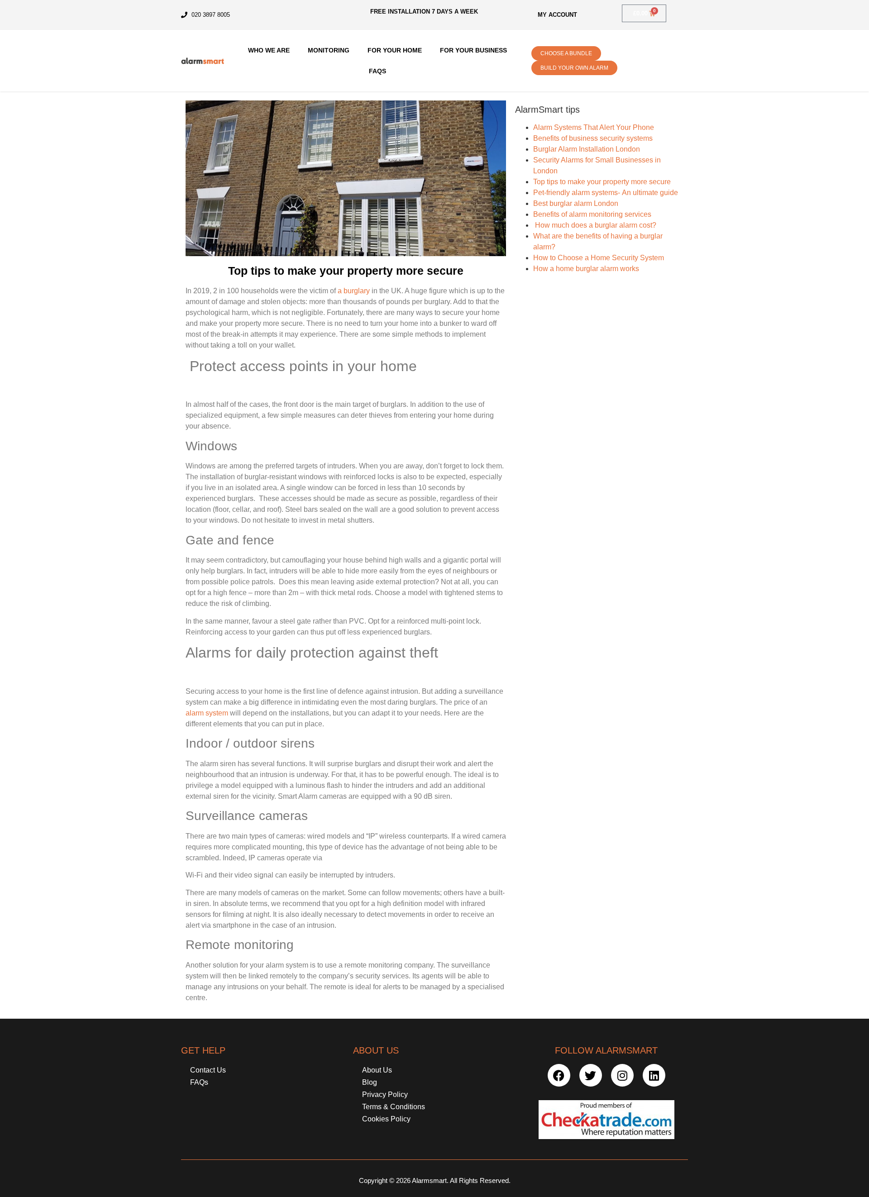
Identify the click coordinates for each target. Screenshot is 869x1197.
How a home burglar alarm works (586, 268)
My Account (557, 14)
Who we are (269, 50)
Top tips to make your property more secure (602, 182)
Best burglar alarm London (575, 203)
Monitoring (328, 50)
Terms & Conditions (393, 1107)
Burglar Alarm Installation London (586, 149)
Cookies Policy (386, 1119)
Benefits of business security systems (593, 138)
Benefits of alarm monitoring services (592, 214)
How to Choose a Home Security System (598, 258)
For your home (395, 50)
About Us (377, 1070)
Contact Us (208, 1070)
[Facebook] (559, 1075)
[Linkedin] (654, 1075)
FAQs (377, 71)
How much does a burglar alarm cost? (594, 225)
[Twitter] (590, 1075)
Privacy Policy (385, 1094)
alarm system (207, 713)
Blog (369, 1082)
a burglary (353, 291)
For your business (473, 50)
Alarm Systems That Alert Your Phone (593, 127)
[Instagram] (622, 1075)
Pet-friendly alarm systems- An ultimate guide (605, 192)
